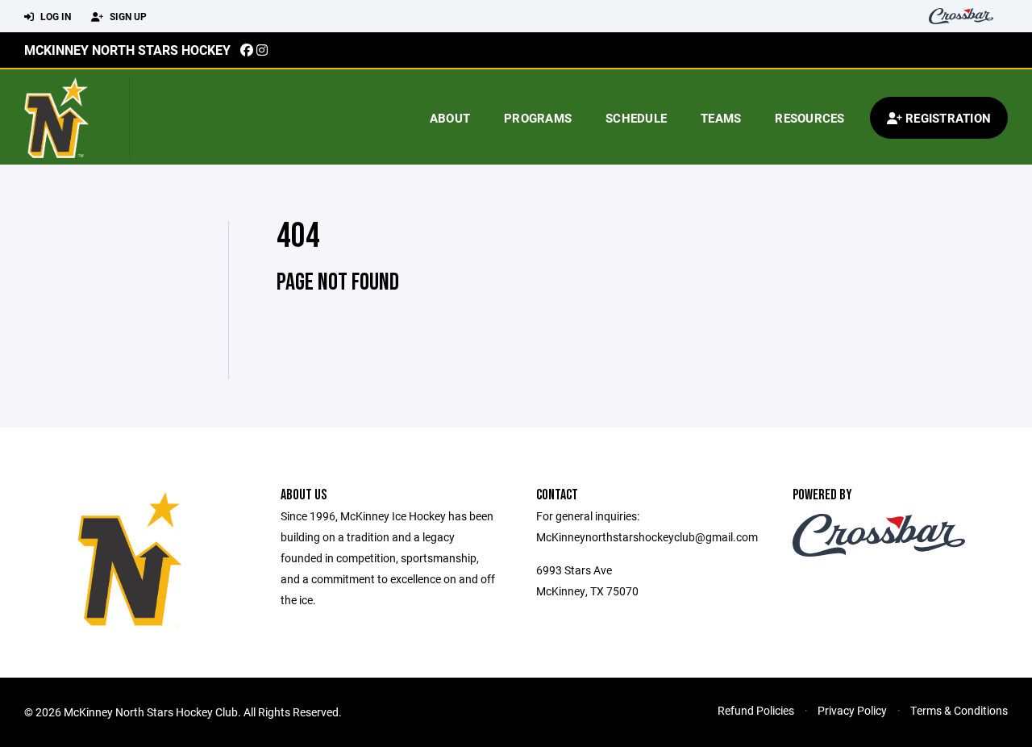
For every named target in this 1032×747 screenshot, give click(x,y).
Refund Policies (756, 710)
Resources (809, 118)
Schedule (636, 118)
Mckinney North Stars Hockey (127, 49)
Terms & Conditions (959, 710)
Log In (54, 16)
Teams (721, 118)
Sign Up (127, 16)
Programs (538, 118)
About (450, 118)
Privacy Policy (852, 710)
